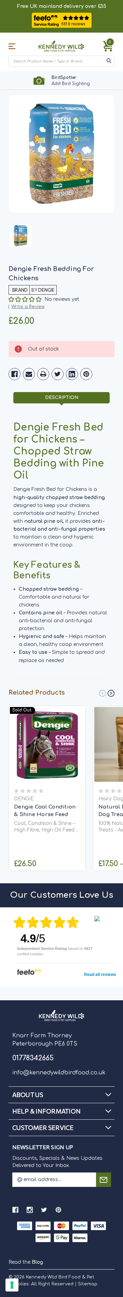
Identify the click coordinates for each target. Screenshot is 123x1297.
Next (111, 693)
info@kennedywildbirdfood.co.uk (59, 1073)
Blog (37, 1262)
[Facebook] (14, 374)
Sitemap (87, 1284)
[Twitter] (58, 374)
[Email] (29, 374)
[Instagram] (30, 1210)
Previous (102, 693)
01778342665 (33, 1058)
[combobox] (57, 61)
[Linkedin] (72, 374)
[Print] (43, 374)
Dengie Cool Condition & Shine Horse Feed (45, 811)
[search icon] (109, 61)
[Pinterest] (86, 374)
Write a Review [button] (28, 307)
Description (61, 397)
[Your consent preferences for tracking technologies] (11, 1285)
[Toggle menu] (17, 46)
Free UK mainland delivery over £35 (61, 6)
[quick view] (47, 751)
